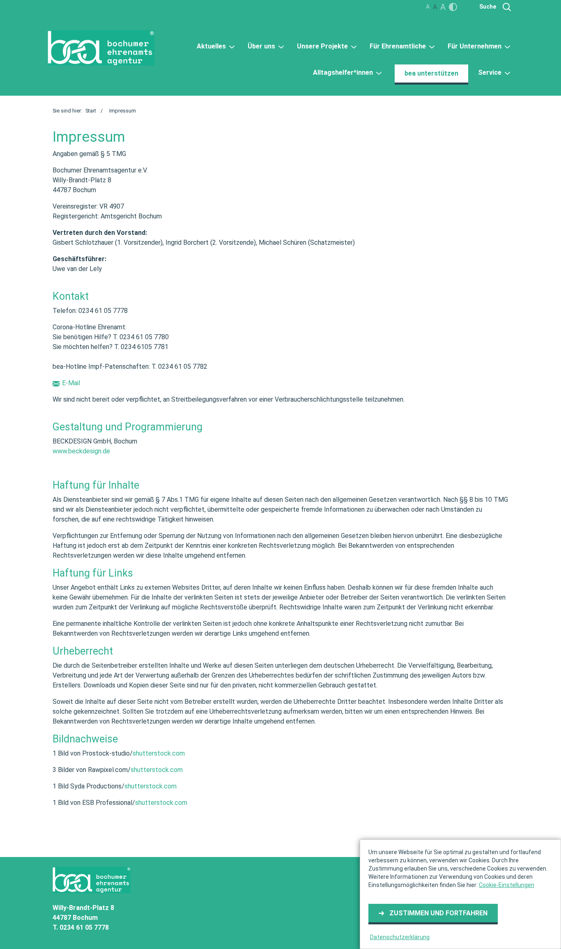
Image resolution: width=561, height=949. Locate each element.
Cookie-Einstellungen (506, 885)
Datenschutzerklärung (400, 937)
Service (490, 72)
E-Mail (71, 383)
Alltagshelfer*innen (344, 72)
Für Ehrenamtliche (399, 46)
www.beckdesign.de (81, 451)
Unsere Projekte (323, 46)
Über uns (262, 46)
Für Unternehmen (475, 46)
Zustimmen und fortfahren (438, 913)
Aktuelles (212, 46)
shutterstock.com (159, 753)
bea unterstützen (431, 73)
